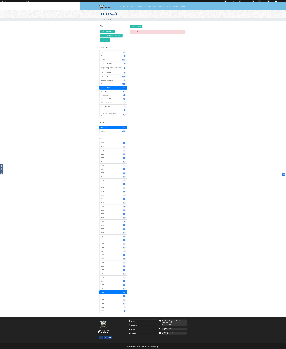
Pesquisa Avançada (136, 26)
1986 (104, 40)
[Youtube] (1, 169)
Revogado (107, 31)
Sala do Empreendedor (150, 6)
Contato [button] (183, 6)
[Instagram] (1, 172)
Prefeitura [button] (125, 6)
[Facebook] (1, 166)
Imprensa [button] (160, 6)
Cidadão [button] (133, 6)
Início (119, 6)
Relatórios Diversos (110, 35)
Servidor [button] (168, 6)
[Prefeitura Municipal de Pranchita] (105, 6)
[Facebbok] (101, 337)
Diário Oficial (176, 6)
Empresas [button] (140, 6)
